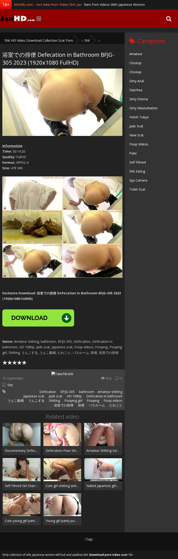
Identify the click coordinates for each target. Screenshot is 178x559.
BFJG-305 (67, 391)
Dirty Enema (138, 99)
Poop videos (112, 400)
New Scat (136, 135)
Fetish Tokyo (139, 117)
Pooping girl (73, 400)
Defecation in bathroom (103, 396)
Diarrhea (135, 90)
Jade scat (55, 396)
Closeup (135, 63)
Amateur (135, 54)
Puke (133, 153)
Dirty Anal (136, 81)
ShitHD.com (17, 18)
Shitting (54, 400)
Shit (10, 385)
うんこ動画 (15, 400)
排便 (80, 405)
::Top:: (89, 539)
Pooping (92, 400)
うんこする (35, 400)
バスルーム (96, 405)
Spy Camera (138, 180)
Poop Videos (138, 144)
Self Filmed (137, 162)
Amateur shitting (110, 391)
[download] (38, 318)
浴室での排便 (63, 405)
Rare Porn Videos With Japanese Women (114, 4)
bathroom (86, 391)
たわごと (115, 405)
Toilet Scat (137, 189)
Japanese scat (33, 396)
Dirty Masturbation (143, 108)
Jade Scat (136, 126)
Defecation (47, 391)
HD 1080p (74, 396)
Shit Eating (137, 171)
